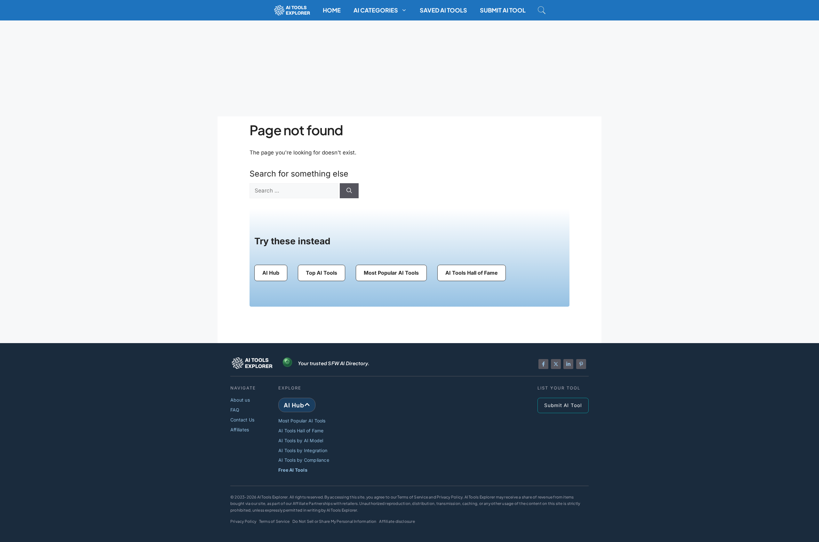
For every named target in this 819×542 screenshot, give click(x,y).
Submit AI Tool (503, 10)
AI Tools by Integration (302, 450)
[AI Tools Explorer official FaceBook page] (543, 364)
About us (240, 400)
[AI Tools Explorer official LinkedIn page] (568, 364)
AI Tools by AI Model (300, 440)
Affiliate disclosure (397, 521)
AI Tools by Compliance (303, 460)
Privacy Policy (243, 521)
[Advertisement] (409, 68)
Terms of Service (274, 521)
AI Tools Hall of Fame (301, 430)
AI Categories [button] (376, 10)
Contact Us (242, 419)
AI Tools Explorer (272, 497)
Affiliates (239, 429)
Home (332, 10)
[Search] (349, 191)
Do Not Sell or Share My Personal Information (334, 521)
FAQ (235, 409)
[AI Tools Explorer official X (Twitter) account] (556, 364)
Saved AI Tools (443, 10)
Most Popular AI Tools (302, 420)
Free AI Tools (292, 470)
